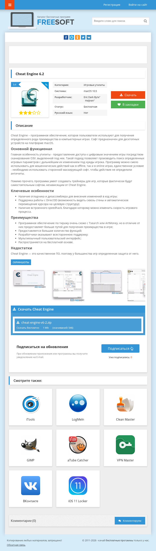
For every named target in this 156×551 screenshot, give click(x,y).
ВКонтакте (30, 501)
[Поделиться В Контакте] (89, 37)
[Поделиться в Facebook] (66, 37)
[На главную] (45, 21)
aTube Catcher (78, 460)
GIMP (30, 460)
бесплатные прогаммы (119, 540)
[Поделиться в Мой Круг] (71, 37)
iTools (30, 419)
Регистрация (111, 4)
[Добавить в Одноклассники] (77, 37)
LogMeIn (78, 419)
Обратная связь (16, 545)
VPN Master (125, 460)
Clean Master (125, 419)
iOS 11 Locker (78, 501)
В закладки (130, 104)
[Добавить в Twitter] (83, 37)
